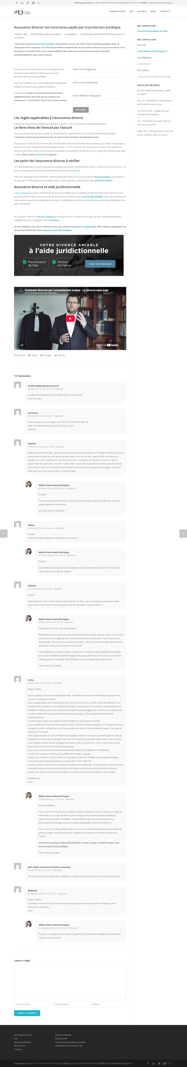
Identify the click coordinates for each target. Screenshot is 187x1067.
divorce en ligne (83, 226)
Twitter (34, 355)
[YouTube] (33, 2)
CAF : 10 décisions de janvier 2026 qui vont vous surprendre (154, 123)
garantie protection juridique (57, 230)
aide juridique (21, 193)
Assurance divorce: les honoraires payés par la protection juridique (67, 27)
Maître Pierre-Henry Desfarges (46, 34)
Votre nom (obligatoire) (84, 69)
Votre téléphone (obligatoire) (87, 95)
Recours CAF (61, 1038)
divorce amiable (102, 176)
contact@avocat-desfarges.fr (160, 2)
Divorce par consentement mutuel (98, 34)
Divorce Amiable (63, 1035)
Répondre (58, 389)
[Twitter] (28, 2)
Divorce (141, 11)
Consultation (117, 11)
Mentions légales (22, 1042)
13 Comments (70, 34)
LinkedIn (61, 355)
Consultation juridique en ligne (152, 31)
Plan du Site (20, 1045)
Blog (153, 11)
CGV (16, 1038)
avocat (40, 154)
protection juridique (45, 44)
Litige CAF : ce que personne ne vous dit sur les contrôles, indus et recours (155, 133)
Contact (165, 11)
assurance (54, 220)
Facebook (20, 355)
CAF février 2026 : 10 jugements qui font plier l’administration (153, 113)
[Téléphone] (38, 2)
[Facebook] (17, 2)
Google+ (48, 355)
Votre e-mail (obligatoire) (85, 82)
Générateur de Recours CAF (68, 1045)
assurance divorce (103, 180)
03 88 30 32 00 (135, 2)
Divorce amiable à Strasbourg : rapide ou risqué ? (154, 92)
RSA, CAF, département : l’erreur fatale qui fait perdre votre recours (154, 102)
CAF (131, 11)
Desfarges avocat (23, 1035)
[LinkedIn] (22, 2)
